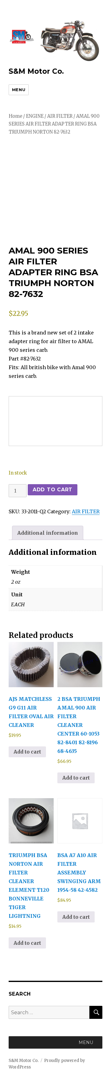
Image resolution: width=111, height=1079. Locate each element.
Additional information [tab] (47, 533)
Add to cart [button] (27, 752)
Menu (18, 89)
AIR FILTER (59, 116)
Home (15, 116)
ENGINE (34, 116)
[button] (86, 1042)
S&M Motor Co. (36, 71)
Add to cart (52, 490)
